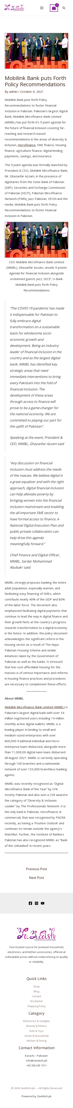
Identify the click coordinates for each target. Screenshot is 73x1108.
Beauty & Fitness (36, 1026)
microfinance (26, 145)
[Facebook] (30, 903)
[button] (64, 8)
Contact (36, 996)
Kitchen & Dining (36, 1040)
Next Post (36, 877)
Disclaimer (36, 1001)
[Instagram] (36, 903)
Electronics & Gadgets (36, 1021)
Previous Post (36, 869)
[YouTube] (42, 903)
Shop (36, 986)
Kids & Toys (36, 1031)
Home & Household (36, 1036)
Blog (36, 991)
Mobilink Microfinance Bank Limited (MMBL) (35, 707)
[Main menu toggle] (42, 8)
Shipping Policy (36, 1006)
